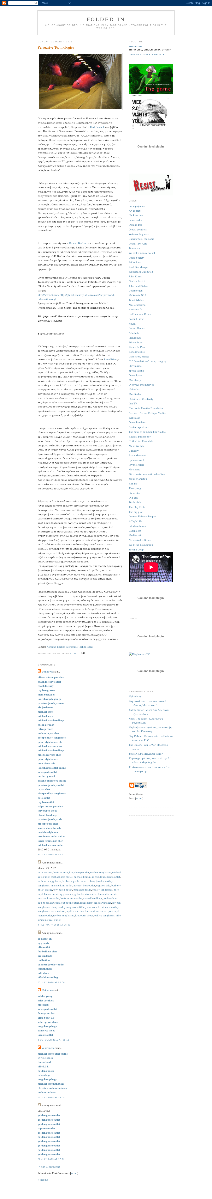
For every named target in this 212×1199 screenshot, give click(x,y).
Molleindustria (137, 305)
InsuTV (133, 403)
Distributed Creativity (141, 399)
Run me (133, 483)
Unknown (47, 671)
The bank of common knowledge (147, 432)
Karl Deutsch (97, 127)
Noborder (134, 389)
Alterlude (134, 333)
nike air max (103, 907)
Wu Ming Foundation (141, 545)
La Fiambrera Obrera (140, 314)
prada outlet (80, 881)
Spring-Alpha (136, 370)
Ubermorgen (136, 290)
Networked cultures (140, 540)
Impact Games (137, 328)
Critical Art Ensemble (141, 441)
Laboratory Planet (139, 356)
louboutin (43, 881)
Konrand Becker (56, 647)
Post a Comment (49, 1167)
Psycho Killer (136, 464)
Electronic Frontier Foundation (146, 408)
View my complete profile (147, 54)
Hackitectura (136, 215)
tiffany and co (87, 907)
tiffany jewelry (96, 881)
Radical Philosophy (140, 436)
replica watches (102, 902)
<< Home (43, 1179)
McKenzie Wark (138, 295)
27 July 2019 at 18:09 (51, 1097)
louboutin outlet (107, 894)
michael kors (81, 877)
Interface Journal (138, 526)
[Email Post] (82, 653)
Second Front (136, 319)
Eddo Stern (135, 262)
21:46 (73, 653)
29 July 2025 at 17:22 (51, 1159)
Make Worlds (136, 446)
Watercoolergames (139, 234)
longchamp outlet (79, 872)
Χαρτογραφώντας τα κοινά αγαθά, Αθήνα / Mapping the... (150, 760)
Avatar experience (139, 427)
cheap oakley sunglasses (64, 907)
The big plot (136, 512)
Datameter (134, 493)
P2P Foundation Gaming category (148, 361)
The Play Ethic (137, 507)
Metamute (134, 469)
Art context (135, 210)
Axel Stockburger (138, 267)
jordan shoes (111, 898)
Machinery (135, 380)
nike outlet (90, 894)
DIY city (133, 497)
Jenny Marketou (138, 479)
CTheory (134, 450)
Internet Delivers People (142, 516)
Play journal (135, 366)
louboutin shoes (84, 915)
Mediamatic (135, 535)
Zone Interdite (137, 352)
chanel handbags (92, 898)
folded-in (106, 19)
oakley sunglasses (102, 889)
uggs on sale (103, 885)
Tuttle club (135, 502)
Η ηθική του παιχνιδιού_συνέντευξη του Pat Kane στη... (150, 729)
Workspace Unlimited (141, 271)
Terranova (134, 248)
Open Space (135, 375)
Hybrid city (135, 696)
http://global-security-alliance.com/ (80, 295)
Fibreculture (135, 342)
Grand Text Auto (138, 243)
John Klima (135, 276)
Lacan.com (135, 530)
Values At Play (137, 347)
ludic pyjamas (137, 206)
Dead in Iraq (135, 225)
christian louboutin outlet (64, 902)
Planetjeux (135, 337)
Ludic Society (137, 257)
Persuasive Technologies (79, 647)
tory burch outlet (62, 889)
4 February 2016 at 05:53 (54, 925)
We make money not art (142, 253)
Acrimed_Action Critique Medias (147, 413)
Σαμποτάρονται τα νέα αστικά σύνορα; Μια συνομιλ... (147, 703)
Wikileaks (134, 418)
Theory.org (135, 488)
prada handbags (82, 889)
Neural (132, 323)
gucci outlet (54, 920)
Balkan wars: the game (141, 239)
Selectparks (135, 220)
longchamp (86, 902)
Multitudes (135, 394)
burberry (67, 881)
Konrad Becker (77, 243)
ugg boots (55, 881)
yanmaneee (48, 1048)
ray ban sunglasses (100, 872)
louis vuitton (45, 872)
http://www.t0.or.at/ (48, 295)
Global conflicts (138, 229)
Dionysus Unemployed (141, 384)
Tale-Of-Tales (136, 300)
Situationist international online (147, 474)
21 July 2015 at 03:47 (51, 854)
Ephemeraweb (137, 460)
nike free (94, 877)
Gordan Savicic (137, 281)
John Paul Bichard (139, 286)
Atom (74, 1173)
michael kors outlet (61, 877)
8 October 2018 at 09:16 (53, 1040)
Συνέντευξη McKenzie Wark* (146, 753)
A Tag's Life (135, 521)
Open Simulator (137, 422)
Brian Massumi (137, 455)
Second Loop (136, 549)
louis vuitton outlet (71, 898)
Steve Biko (110, 359)
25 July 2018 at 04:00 (51, 982)
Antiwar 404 (136, 309)
